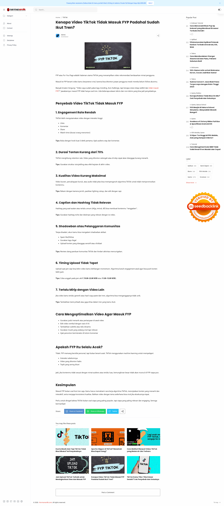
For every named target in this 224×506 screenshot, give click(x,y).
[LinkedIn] (18, 501)
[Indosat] (194, 23)
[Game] (193, 93)
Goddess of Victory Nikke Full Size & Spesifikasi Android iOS (205, 122)
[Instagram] (7, 501)
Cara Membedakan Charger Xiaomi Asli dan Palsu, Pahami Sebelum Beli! (203, 58)
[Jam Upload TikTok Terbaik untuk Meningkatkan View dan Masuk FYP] (72, 465)
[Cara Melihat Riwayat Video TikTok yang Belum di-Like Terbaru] (143, 437)
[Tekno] (193, 53)
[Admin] (63, 35)
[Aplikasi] (194, 39)
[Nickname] (194, 67)
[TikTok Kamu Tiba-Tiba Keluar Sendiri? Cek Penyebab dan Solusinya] (143, 465)
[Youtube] (14, 501)
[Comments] (191, 34)
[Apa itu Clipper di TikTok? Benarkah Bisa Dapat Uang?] (107, 437)
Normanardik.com (45, 502)
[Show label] (191, 183)
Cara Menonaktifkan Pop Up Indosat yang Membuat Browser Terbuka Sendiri (204, 28)
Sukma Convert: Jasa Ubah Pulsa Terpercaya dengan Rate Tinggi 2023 (204, 84)
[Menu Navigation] (4, 10)
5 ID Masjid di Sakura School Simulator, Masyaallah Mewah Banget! (203, 109)
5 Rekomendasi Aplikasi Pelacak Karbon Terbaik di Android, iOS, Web (204, 44)
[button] (219, 10)
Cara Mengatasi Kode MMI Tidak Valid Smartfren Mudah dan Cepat (205, 148)
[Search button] (36, 9)
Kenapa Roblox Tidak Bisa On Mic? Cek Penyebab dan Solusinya (205, 97)
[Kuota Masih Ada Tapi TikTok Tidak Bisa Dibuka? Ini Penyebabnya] (72, 437)
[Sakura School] (201, 105)
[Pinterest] (21, 501)
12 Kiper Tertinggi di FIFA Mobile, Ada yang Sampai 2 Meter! (204, 136)
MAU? (150, 3)
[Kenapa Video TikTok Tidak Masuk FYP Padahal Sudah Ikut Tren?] (107, 465)
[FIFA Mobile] (195, 133)
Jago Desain (81, 502)
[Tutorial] (200, 23)
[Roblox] (198, 93)
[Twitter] (11, 501)
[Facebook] (4, 501)
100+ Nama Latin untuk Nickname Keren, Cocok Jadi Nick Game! (205, 71)
